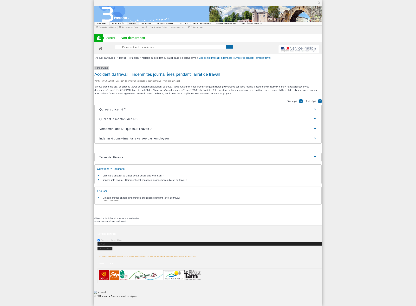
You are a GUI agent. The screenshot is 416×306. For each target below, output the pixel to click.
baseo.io (123, 221)
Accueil (110, 37)
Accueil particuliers (106, 57)
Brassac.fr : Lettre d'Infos (111, 240)
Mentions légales (129, 296)
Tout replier (293, 101)
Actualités (118, 23)
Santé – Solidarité (251, 23)
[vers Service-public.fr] (299, 49)
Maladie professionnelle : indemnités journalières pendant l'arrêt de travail (141, 197)
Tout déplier (312, 101)
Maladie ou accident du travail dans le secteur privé (169, 57)
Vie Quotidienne (165, 23)
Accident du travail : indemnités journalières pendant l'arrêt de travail (235, 57)
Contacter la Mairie (107, 27)
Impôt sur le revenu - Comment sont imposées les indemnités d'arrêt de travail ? (145, 180)
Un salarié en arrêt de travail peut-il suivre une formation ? (133, 175)
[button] (208, 109)
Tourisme (146, 23)
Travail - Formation (129, 57)
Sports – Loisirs (202, 23)
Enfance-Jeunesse (226, 23)
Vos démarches (177, 27)
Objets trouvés (197, 27)
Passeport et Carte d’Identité (134, 27)
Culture (183, 23)
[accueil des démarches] (100, 48)
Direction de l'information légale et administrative (117, 218)
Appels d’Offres (160, 27)
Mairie (132, 23)
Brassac (102, 23)
